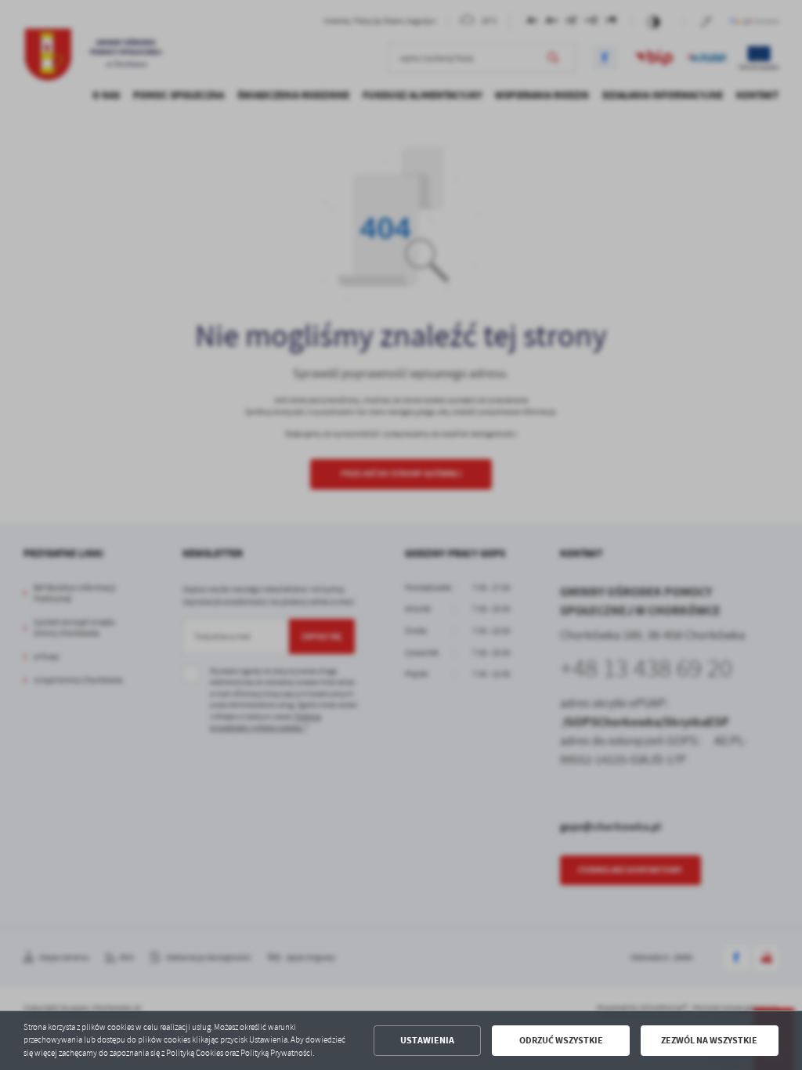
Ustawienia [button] (427, 1040)
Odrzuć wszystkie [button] (561, 1040)
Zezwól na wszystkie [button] (709, 1040)
